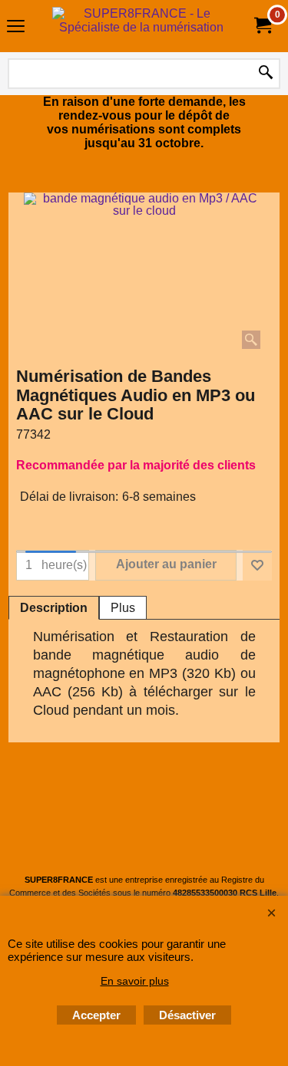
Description (54, 607)
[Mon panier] (261, 25)
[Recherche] (266, 73)
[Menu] (16, 28)
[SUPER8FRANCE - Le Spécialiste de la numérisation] (141, 26)
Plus (123, 607)
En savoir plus (135, 981)
